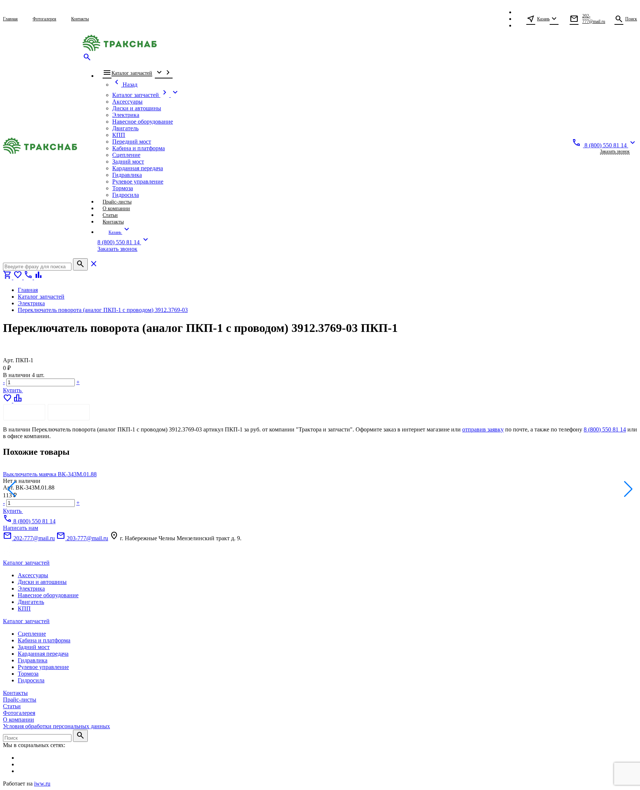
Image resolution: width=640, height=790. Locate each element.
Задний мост (34, 647)
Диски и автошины (42, 582)
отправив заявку (483, 429)
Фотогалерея (19, 713)
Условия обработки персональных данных (56, 726)
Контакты (15, 693)
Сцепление (32, 634)
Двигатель (31, 602)
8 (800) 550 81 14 (605, 429)
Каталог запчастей (26, 562)
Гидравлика (32, 660)
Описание (24, 412)
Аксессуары (33, 575)
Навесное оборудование (48, 595)
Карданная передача (43, 654)
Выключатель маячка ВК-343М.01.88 (50, 474)
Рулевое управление (43, 667)
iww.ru (42, 783)
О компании (18, 719)
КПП (24, 608)
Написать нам (20, 528)
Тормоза (28, 673)
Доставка (68, 412)
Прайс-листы (19, 699)
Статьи (12, 706)
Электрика (31, 588)
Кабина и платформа (44, 640)
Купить (13, 390)
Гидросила (31, 680)
